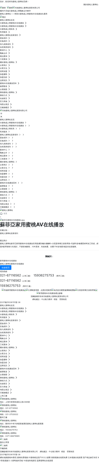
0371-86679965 (12, 436)
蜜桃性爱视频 (22, 457)
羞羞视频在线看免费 (59, 457)
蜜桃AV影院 (12, 457)
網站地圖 (3, 457)
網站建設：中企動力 (40, 299)
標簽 (55, 299)
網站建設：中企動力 (48, 451)
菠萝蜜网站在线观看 (45, 460)
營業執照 (63, 299)
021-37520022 (11, 414)
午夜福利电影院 (30, 460)
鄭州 (50, 299)
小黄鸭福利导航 (16, 460)
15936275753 (44, 275)
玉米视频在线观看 (75, 457)
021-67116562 (10, 275)
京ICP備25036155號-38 (10, 302)
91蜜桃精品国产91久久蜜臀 (39, 457)
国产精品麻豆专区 (90, 457)
